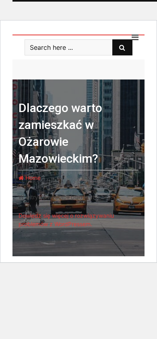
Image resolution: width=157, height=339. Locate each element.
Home (32, 177)
